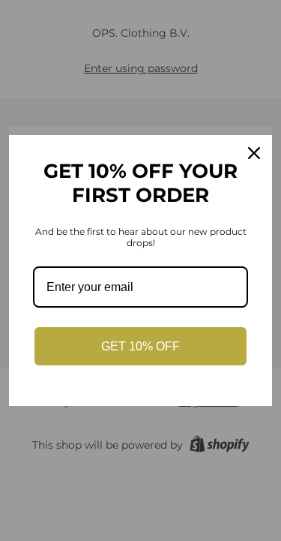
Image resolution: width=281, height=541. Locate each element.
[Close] (254, 153)
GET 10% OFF (140, 346)
